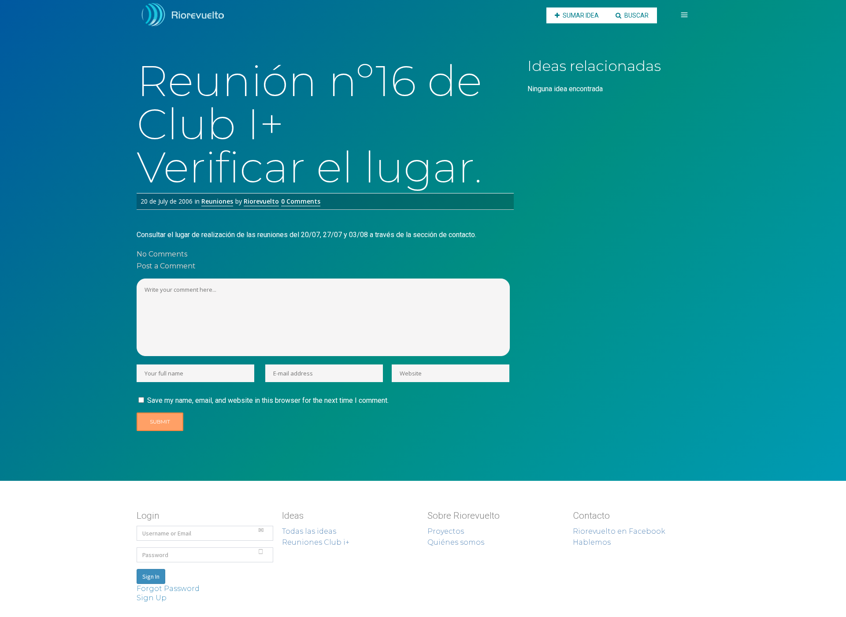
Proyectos (445, 531)
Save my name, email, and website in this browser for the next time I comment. (268, 400)
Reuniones (217, 201)
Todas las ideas (309, 531)
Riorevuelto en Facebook (619, 531)
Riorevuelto (261, 201)
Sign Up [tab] (152, 598)
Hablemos (592, 542)
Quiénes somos (455, 542)
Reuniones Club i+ (315, 542)
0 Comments (300, 201)
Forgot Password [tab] (168, 588)
